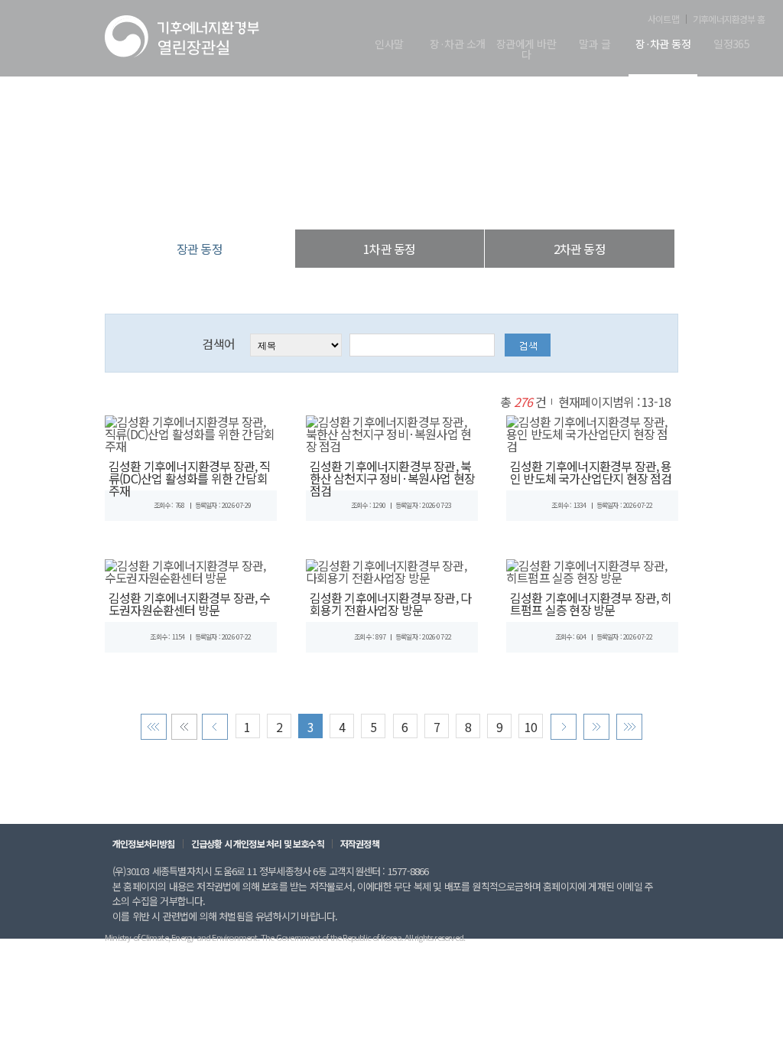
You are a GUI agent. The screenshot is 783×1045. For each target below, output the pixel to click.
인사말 (389, 44)
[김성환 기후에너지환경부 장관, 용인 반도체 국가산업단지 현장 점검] (592, 431)
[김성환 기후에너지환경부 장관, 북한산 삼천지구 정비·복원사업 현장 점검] (392, 431)
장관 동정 (471, 198)
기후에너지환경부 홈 (729, 19)
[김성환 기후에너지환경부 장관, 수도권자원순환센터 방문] (191, 569)
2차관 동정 (580, 248)
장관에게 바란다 (526, 50)
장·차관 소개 (457, 44)
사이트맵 (663, 19)
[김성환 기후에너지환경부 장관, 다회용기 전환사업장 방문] (392, 569)
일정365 (731, 44)
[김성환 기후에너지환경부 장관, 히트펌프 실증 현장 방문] (592, 569)
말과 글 (594, 44)
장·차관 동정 (662, 44)
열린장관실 (299, 198)
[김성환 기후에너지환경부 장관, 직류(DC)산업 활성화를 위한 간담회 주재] (191, 431)
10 (531, 727)
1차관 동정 (389, 248)
